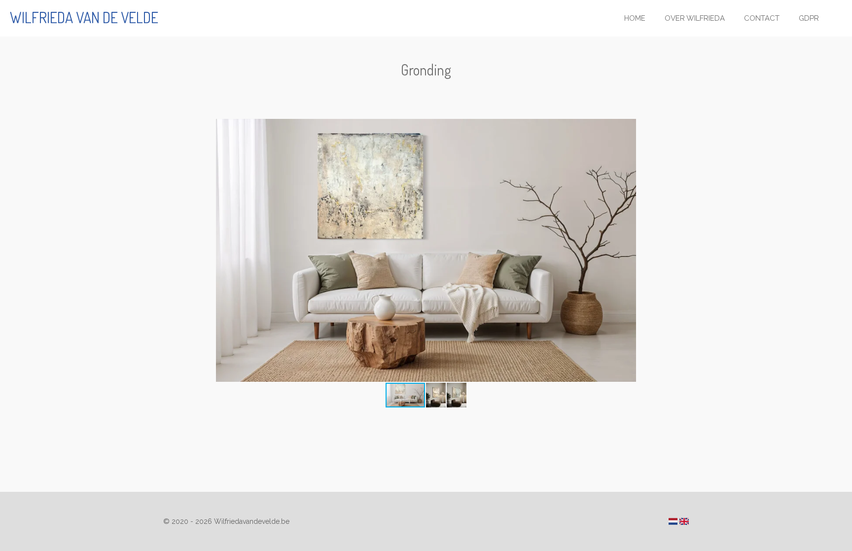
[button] (680, 128)
